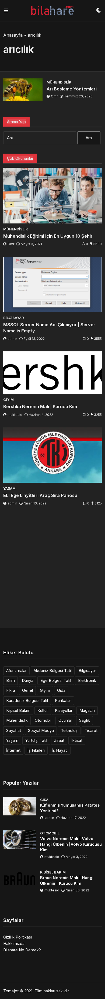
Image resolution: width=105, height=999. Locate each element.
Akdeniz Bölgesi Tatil (53, 670)
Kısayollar (63, 710)
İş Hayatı (60, 750)
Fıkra (10, 690)
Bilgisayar (87, 670)
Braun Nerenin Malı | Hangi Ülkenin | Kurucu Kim (66, 880)
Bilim (10, 680)
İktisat (76, 740)
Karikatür (63, 700)
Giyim (45, 690)
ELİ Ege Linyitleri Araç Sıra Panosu (40, 495)
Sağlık (84, 720)
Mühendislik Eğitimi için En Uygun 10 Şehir (48, 236)
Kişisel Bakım (18, 710)
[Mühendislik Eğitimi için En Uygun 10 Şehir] (52, 195)
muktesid (15, 415)
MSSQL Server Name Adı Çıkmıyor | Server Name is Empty (49, 327)
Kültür (42, 710)
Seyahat (13, 730)
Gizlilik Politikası (17, 937)
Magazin (87, 710)
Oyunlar (65, 720)
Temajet (11, 991)
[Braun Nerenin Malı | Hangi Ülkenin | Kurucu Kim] (19, 878)
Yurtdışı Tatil (36, 740)
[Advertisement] (52, 568)
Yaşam (12, 740)
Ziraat (59, 740)
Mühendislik (17, 720)
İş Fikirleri (36, 750)
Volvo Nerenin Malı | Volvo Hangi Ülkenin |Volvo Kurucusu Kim (71, 844)
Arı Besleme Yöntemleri (72, 89)
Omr (54, 96)
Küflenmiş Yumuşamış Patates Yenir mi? (70, 808)
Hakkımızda (13, 943)
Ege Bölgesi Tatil (55, 680)
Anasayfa (13, 35)
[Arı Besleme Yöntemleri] (23, 89)
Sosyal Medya (41, 730)
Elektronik (87, 680)
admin (12, 339)
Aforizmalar (16, 670)
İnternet (13, 750)
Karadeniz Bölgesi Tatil (27, 700)
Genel (27, 690)
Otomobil (43, 720)
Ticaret (91, 730)
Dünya (27, 680)
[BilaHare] (52, 11)
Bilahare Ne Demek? (22, 950)
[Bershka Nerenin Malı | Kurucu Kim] (52, 372)
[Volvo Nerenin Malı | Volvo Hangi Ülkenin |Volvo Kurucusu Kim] (19, 839)
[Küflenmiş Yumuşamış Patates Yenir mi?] (19, 806)
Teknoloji (69, 730)
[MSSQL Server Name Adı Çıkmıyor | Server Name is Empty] (52, 284)
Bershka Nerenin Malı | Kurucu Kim (40, 406)
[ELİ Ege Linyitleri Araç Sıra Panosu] (52, 455)
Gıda (61, 690)
